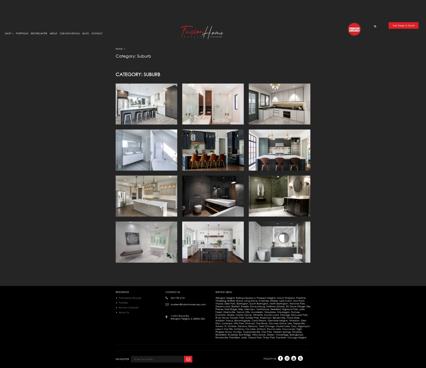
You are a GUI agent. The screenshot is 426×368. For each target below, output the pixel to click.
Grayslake (270, 312)
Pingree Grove (223, 331)
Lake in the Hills (224, 329)
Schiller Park (252, 317)
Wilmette (258, 314)
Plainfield (234, 337)
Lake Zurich (285, 300)
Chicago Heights (296, 337)
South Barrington (259, 303)
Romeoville (221, 337)
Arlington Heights (225, 297)
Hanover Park (297, 303)
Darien (270, 334)
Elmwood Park (299, 314)
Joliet (244, 337)
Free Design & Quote (404, 25)
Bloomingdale (242, 320)
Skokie (230, 314)
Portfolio (22, 33)
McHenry (239, 329)
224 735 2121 (178, 297)
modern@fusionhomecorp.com (389, 4)
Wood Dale (293, 317)
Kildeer (274, 300)
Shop (8, 33)
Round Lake (274, 329)
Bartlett (235, 306)
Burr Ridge (245, 334)
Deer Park (229, 303)
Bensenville (279, 317)
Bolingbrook (296, 334)
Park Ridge (231, 309)
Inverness (264, 300)
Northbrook (263, 309)
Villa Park (239, 323)
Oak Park (266, 331)
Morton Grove (243, 314)
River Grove (222, 317)
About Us (124, 312)
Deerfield (276, 309)
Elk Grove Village (295, 306)
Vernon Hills (242, 312)
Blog (86, 33)
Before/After (39, 33)
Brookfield (220, 334)
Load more (213, 270)
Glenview (249, 309)
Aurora (219, 326)
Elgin (299, 329)
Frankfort (281, 337)
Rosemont (265, 317)
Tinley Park (269, 337)
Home (119, 48)
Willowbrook (259, 334)
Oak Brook (262, 323)
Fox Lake (250, 329)
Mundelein (257, 312)
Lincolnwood (271, 314)
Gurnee (295, 312)
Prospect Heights (266, 297)
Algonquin (304, 326)
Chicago (285, 314)
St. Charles (230, 326)
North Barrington (279, 303)
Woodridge (282, 334)
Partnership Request (130, 297)
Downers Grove (277, 323)
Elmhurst (250, 323)
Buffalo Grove (235, 300)
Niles (240, 309)
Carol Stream (259, 320)
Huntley (237, 331)
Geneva (242, 326)
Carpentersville (251, 331)
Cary (294, 326)
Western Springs (282, 331)
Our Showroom (70, 33)
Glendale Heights (278, 320)
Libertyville (229, 312)
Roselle (245, 306)
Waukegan (283, 312)
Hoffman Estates (275, 306)
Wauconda (288, 329)
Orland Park (255, 337)
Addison (220, 320)
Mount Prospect (286, 297)
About (53, 33)
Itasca (229, 320)
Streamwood (222, 306)
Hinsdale (297, 331)
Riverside (233, 334)
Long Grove (250, 300)
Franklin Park (237, 317)
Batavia (252, 326)
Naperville (299, 323)
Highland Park (290, 309)
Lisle (290, 323)
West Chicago (267, 326)
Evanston (220, 314)
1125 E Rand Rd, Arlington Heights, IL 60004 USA (277, 3)
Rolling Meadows (245, 297)
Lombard (227, 323)
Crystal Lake (283, 326)
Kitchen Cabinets (128, 307)
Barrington (242, 303)
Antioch (261, 329)
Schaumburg (257, 306)
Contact (96, 33)
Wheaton (294, 320)
